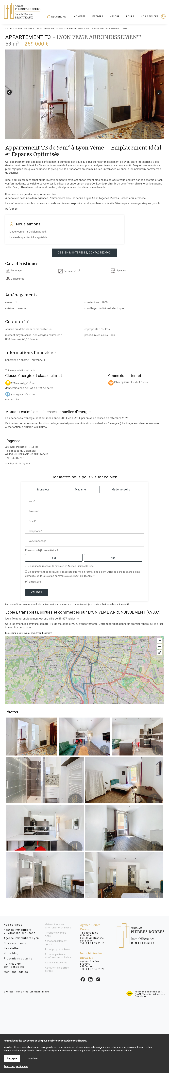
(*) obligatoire (33, 581)
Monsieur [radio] (43, 489)
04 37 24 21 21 (95, 969)
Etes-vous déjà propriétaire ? (41, 550)
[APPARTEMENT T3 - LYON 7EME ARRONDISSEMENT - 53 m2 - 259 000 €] (84, 94)
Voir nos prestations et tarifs (20, 370)
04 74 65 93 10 (95, 943)
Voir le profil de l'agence (17, 463)
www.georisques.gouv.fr (145, 203)
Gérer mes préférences (16, 1066)
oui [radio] (54, 557)
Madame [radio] (80, 489)
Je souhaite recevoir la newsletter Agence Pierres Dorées (61, 566)
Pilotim (45, 992)
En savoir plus (12, 399)
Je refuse (33, 1058)
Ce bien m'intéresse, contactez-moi (84, 252)
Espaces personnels (150, 16)
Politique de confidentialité (115, 604)
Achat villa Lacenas (56, 962)
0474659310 (18, 458)
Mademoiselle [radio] (121, 489)
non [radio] (113, 557)
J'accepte (12, 1058)
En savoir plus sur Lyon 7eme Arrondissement (28, 633)
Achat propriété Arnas (57, 949)
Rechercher (59, 16)
